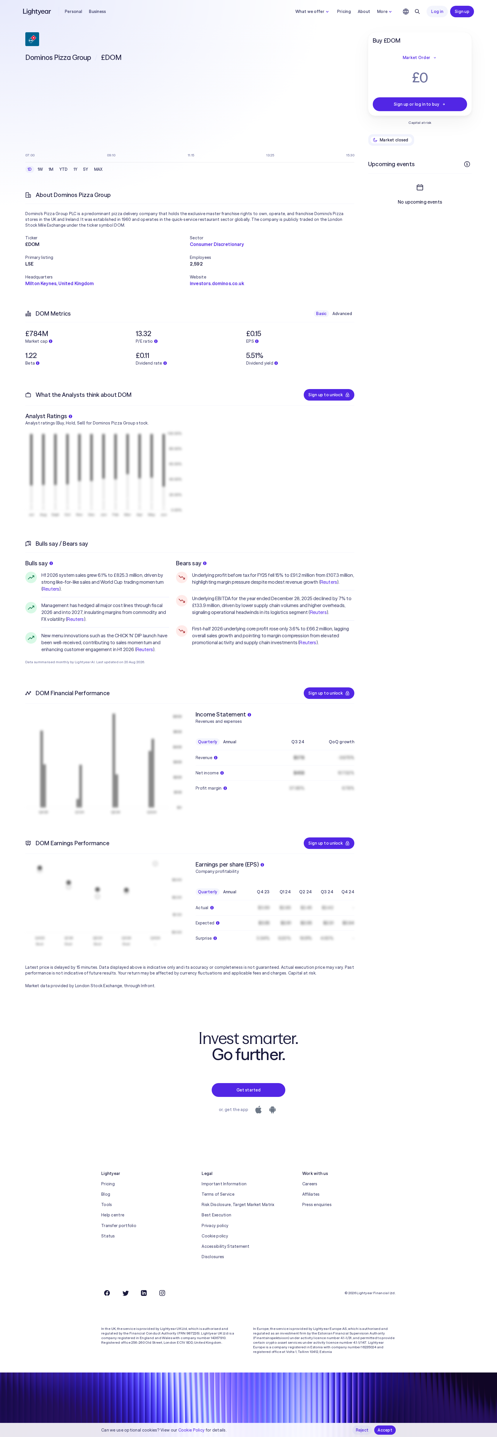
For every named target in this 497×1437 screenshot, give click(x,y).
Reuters (51, 589)
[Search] (417, 11)
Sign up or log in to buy (416, 104)
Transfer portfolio (118, 1225)
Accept (385, 1430)
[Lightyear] (37, 11)
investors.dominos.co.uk (217, 283)
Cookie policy (215, 1236)
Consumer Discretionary (217, 244)
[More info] (467, 164)
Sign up (462, 11)
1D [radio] (30, 169)
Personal (73, 11)
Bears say (188, 563)
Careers (310, 1183)
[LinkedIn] (144, 1293)
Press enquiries (317, 1204)
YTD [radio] (63, 169)
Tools (106, 1204)
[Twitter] (125, 1293)
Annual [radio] (229, 741)
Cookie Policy (191, 1430)
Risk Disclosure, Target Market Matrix (238, 1204)
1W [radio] (40, 169)
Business (97, 11)
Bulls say (36, 563)
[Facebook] (107, 1293)
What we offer (309, 11)
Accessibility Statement (225, 1246)
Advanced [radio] (342, 313)
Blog (105, 1194)
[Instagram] (162, 1293)
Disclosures (213, 1256)
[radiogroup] (65, 169)
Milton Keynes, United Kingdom (59, 283)
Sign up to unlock (325, 394)
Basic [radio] (321, 313)
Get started (248, 1090)
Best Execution (216, 1215)
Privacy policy (215, 1225)
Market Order (416, 57)
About (364, 11)
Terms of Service (218, 1194)
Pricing (344, 11)
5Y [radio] (85, 169)
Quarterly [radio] (207, 741)
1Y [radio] (76, 169)
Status (108, 1236)
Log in (437, 11)
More (382, 11)
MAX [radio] (98, 169)
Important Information (224, 1183)
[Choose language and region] (406, 11)
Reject (362, 1430)
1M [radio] (51, 169)
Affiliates (311, 1194)
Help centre (112, 1215)
